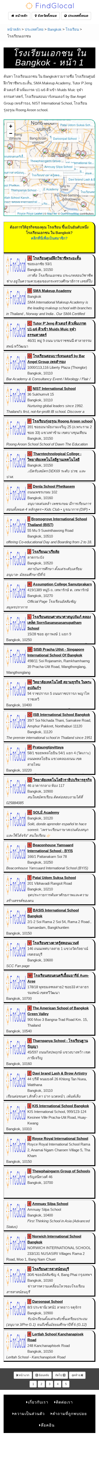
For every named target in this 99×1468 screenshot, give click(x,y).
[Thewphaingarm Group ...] (45, 151)
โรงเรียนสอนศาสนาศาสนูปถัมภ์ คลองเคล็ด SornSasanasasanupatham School (59, 622)
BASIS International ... (26, 201)
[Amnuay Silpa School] (57, 157)
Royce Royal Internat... (32, 213)
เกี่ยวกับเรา (38, 1402)
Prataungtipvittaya (48, 747)
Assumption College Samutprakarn (62, 584)
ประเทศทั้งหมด (77, 16)
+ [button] (10, 126)
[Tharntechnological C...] (4, 207)
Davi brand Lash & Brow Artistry (59, 1073)
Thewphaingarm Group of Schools (61, 1171)
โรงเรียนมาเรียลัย (45, 552)
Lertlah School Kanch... (16, 197)
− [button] (10, 133)
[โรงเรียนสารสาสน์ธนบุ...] (10, 162)
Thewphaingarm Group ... (46, 161)
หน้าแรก (23, 1375)
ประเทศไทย (34, 29)
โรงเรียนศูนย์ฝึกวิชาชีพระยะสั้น (57, 258)
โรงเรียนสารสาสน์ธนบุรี (50, 1269)
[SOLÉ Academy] (47, 179)
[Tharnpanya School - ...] (24, 180)
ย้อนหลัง (43, 1375)
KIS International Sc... (80, 163)
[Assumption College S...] (84, 204)
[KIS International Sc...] (78, 153)
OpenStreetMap (70, 213)
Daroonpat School (65, 138)
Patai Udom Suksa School (54, 878)
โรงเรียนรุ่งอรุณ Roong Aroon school (62, 421)
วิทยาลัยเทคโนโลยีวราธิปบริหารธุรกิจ (62, 780)
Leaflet (38, 213)
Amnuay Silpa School (58, 166)
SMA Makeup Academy (52, 291)
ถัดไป (59, 1375)
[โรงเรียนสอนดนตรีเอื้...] (10, 146)
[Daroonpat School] (64, 129)
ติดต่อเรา (64, 1402)
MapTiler (52, 213)
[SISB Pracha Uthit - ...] (83, 153)
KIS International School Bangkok (60, 1106)
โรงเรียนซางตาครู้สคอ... (47, 175)
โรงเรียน (72, 29)
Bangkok (55, 29)
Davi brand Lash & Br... (83, 179)
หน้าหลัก (20, 16)
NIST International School (54, 388)
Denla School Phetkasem (54, 486)
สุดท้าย (76, 1375)
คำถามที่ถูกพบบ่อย (69, 1414)
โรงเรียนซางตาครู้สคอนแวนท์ (56, 943)
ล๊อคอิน (48, 1425)
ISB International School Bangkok (61, 715)
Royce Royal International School (60, 1138)
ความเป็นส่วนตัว (29, 1414)
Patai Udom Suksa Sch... (76, 125)
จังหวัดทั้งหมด (46, 16)
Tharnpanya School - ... (26, 190)
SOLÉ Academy (48, 189)
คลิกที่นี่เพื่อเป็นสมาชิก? (49, 238)
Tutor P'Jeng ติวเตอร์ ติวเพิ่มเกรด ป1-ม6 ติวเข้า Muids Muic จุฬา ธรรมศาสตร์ (56, 329)
